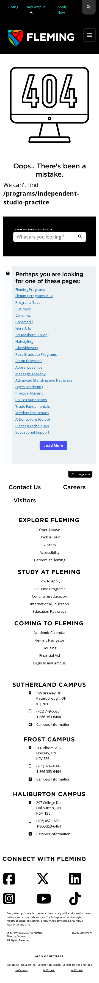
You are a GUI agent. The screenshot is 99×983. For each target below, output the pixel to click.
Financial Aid (49, 655)
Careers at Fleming (49, 559)
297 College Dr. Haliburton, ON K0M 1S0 (48, 808)
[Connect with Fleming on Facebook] (10, 882)
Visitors (24, 500)
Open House (49, 529)
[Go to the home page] (41, 37)
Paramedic (24, 321)
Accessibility (50, 552)
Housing (49, 647)
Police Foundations (31, 399)
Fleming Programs (30, 289)
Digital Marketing (29, 386)
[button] (89, 7)
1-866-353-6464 (48, 716)
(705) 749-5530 (47, 711)
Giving (13, 6)
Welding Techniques (32, 412)
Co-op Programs (28, 360)
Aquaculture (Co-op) (31, 334)
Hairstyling (24, 341)
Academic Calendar (50, 632)
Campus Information (53, 724)
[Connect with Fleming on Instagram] (10, 902)
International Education (49, 603)
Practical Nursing (29, 393)
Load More (53, 445)
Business (23, 308)
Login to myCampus (49, 663)
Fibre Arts (23, 328)
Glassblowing (26, 347)
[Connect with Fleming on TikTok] (76, 902)
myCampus (36, 6)
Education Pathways (50, 611)
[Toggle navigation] (89, 35)
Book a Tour (50, 537)
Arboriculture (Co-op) (32, 419)
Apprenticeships (29, 367)
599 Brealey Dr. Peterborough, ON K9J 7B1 (51, 698)
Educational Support (32, 432)
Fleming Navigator (49, 640)
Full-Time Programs (49, 588)
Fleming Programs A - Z (34, 295)
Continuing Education (49, 596)
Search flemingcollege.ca (33, 229)
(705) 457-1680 (47, 820)
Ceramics (23, 315)
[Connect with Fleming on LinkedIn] (76, 882)
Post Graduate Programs (36, 354)
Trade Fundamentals (32, 406)
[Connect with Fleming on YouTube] (45, 902)
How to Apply (50, 581)
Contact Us (25, 487)
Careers (79, 487)
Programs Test (27, 302)
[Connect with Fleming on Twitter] (44, 882)
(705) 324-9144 (47, 765)
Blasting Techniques (32, 425)
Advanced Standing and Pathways (44, 380)
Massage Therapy (30, 373)
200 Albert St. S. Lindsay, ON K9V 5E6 (49, 753)
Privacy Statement (81, 933)
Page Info (84, 474)
